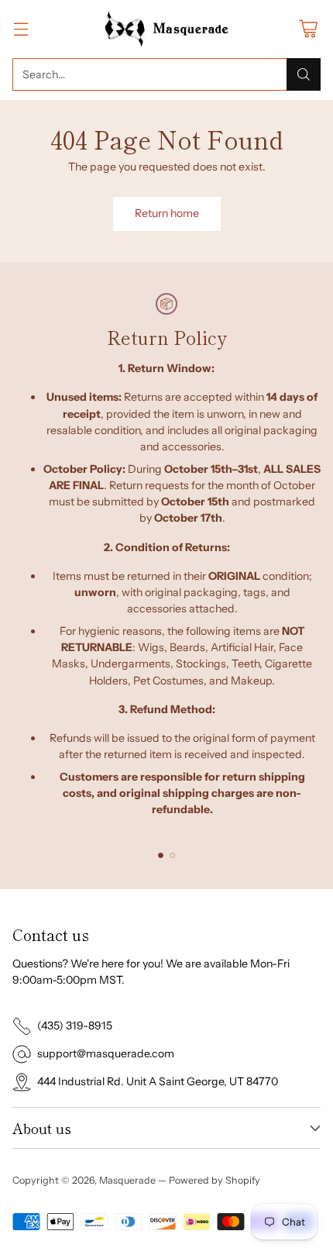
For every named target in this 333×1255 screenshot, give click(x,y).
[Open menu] (20, 29)
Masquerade (127, 1180)
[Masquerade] (167, 29)
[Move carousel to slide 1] (160, 855)
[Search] (304, 74)
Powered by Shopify (214, 1180)
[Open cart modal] (308, 29)
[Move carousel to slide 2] (172, 855)
